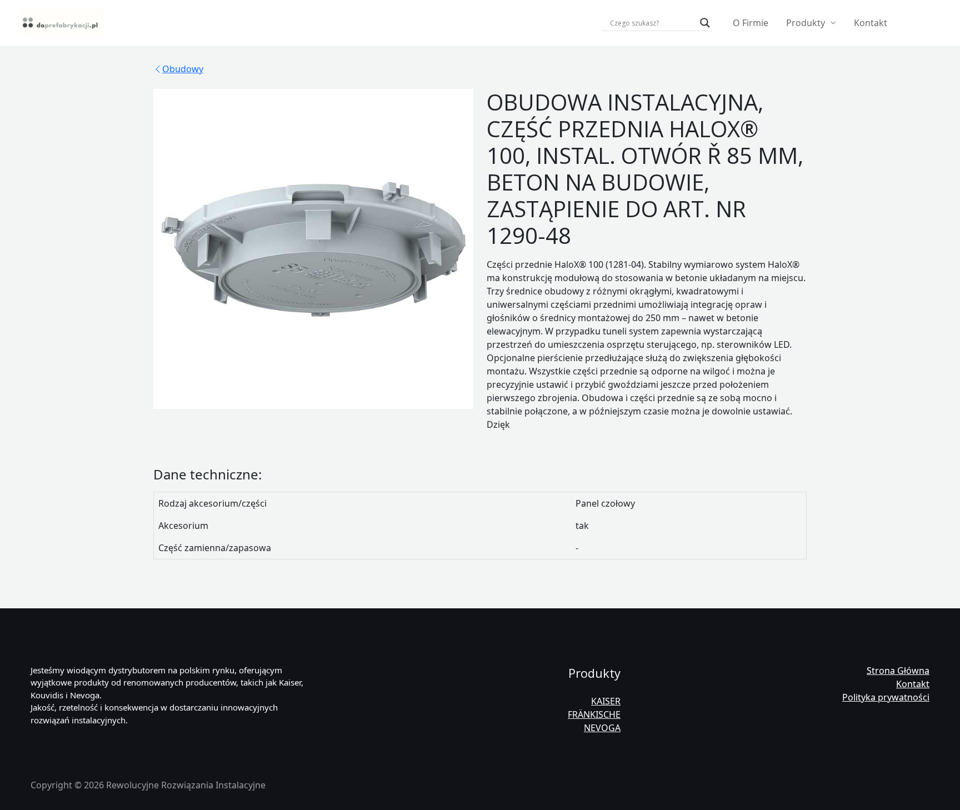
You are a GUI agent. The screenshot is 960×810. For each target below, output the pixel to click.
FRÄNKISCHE (594, 714)
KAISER (606, 701)
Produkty (805, 23)
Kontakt (870, 23)
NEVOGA (602, 728)
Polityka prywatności (885, 697)
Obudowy (182, 69)
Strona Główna (898, 670)
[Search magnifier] (705, 23)
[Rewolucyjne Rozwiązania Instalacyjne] (61, 22)
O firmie (750, 23)
